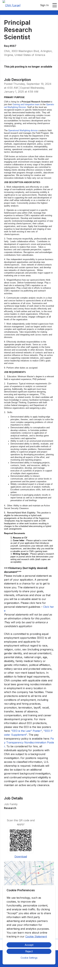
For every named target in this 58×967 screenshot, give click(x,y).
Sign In (44, 5)
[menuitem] (12, 5)
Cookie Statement (36, 936)
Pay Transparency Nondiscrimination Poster (29, 742)
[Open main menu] (54, 5)
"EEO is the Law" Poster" (26, 730)
